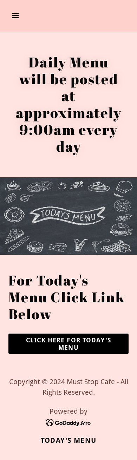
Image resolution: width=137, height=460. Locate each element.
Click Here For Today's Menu (68, 343)
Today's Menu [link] (68, 440)
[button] (22, 15)
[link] (69, 422)
